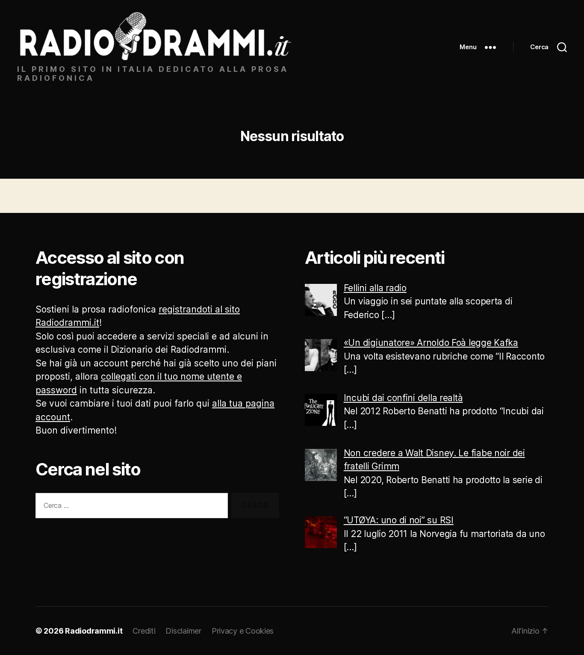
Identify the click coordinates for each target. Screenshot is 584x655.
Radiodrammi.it (93, 630)
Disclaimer (183, 630)
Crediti (144, 630)
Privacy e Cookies (243, 630)
